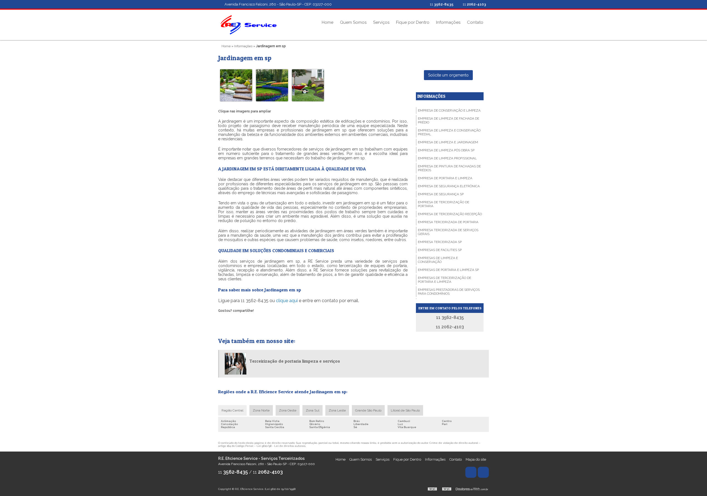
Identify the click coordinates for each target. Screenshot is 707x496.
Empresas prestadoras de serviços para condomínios (449, 292)
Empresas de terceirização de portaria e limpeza (444, 280)
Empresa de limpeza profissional (447, 158)
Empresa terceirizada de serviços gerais (448, 232)
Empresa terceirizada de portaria (448, 222)
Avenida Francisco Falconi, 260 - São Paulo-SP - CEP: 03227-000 (278, 4)
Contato (475, 22)
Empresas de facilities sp (440, 250)
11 (474, 4)
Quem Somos (353, 22)
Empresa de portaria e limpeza (445, 178)
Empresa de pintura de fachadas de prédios (449, 168)
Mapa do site (476, 459)
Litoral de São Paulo (405, 410)
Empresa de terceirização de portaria (443, 204)
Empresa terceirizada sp (440, 242)
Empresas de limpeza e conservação (438, 260)
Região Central (232, 410)
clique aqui (287, 300)
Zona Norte (261, 410)
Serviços (381, 22)
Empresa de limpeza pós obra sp (446, 150)
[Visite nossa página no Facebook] (419, 4)
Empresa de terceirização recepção (450, 214)
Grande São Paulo (368, 410)
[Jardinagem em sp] (236, 85)
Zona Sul (312, 410)
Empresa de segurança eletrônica (449, 186)
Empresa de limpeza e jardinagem (448, 142)
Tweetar (225, 318)
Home (327, 22)
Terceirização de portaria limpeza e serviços (294, 361)
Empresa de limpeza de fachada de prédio (448, 120)
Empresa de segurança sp (441, 194)
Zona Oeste (287, 410)
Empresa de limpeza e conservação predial (449, 132)
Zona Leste (337, 410)
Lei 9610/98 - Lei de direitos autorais (281, 445)
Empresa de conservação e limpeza (449, 110)
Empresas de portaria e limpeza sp (448, 270)
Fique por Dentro (412, 22)
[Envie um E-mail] (410, 4)
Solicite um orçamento (448, 75)
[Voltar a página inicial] (248, 24)
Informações (448, 22)
